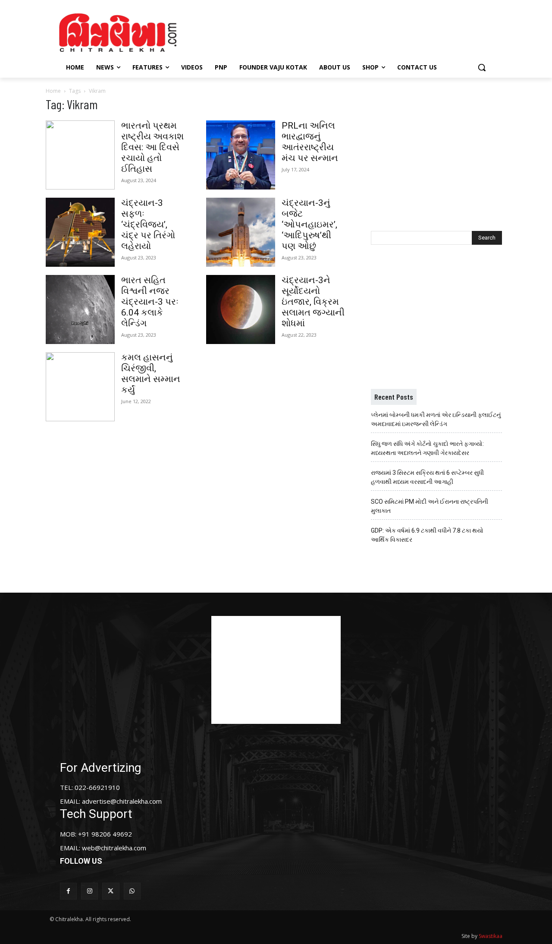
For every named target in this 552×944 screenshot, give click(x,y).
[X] (110, 891)
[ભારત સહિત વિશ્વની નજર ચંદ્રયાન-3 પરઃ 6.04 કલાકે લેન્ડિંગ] (80, 309)
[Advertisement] (349, 31)
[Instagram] (89, 891)
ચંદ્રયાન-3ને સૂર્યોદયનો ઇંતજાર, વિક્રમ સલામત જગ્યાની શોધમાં (313, 301)
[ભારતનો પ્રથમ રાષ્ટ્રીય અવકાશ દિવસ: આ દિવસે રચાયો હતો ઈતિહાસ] (80, 154)
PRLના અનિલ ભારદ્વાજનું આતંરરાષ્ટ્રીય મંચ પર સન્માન (310, 141)
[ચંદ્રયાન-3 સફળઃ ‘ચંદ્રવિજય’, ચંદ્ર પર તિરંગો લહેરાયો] (80, 232)
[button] (481, 67)
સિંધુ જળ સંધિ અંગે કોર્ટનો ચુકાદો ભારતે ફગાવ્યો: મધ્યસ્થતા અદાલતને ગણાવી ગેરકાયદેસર (427, 448)
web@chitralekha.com (114, 847)
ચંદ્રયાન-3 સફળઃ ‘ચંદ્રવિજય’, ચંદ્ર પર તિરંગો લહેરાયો (148, 224)
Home (53, 91)
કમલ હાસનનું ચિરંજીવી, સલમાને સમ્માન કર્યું (150, 373)
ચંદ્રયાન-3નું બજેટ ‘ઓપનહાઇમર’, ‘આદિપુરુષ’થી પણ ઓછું (309, 224)
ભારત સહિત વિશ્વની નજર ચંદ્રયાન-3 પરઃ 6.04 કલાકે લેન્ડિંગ (150, 301)
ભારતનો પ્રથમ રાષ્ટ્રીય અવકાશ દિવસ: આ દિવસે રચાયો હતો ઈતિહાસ (152, 147)
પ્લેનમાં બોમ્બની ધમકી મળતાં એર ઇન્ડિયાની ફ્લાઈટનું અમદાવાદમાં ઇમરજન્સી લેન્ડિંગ (436, 419)
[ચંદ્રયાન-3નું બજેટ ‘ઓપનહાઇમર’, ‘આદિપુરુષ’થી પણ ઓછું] (240, 232)
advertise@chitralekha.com (122, 801)
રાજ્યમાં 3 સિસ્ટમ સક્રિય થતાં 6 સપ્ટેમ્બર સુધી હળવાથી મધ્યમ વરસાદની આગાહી (427, 477)
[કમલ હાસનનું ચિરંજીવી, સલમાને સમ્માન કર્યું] (80, 386)
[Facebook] (68, 891)
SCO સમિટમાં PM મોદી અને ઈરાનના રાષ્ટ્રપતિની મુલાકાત (429, 506)
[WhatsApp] (132, 891)
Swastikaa (490, 936)
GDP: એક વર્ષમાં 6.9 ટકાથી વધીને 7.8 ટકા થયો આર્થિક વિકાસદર (427, 535)
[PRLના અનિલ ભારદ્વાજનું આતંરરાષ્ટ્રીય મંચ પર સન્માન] (240, 154)
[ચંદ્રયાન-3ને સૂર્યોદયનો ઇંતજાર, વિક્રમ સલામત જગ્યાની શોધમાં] (240, 309)
